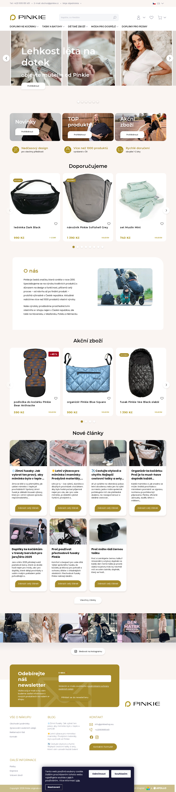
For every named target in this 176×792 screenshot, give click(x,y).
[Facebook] (91, 737)
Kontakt (13, 736)
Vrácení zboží (16, 775)
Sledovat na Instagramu (90, 651)
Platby (13, 766)
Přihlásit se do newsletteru (74, 697)
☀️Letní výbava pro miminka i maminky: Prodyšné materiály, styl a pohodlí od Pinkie (62, 736)
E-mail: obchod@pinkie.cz (46, 3)
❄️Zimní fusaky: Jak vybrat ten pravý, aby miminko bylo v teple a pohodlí (63, 726)
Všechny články (88, 600)
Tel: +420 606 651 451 (20, 3)
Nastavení (54, 787)
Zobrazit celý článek (28, 508)
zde (78, 780)
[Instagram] (97, 737)
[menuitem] (24, 27)
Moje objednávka (71, 3)
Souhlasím (121, 773)
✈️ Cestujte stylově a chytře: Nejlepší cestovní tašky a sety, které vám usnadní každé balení (63, 747)
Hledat (115, 17)
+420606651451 (102, 729)
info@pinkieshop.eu (104, 724)
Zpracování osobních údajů (23, 728)
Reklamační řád (17, 732)
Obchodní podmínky (20, 723)
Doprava (14, 770)
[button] (7, 58)
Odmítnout (99, 773)
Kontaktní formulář (103, 746)
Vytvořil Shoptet (137, 788)
